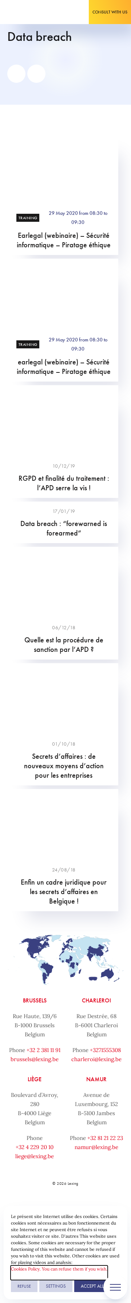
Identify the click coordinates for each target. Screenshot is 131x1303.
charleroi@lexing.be (96, 1059)
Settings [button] (56, 1286)
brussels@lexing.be (35, 1059)
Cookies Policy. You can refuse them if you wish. (59, 1269)
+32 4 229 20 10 (34, 1147)
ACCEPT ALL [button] (92, 1286)
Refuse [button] (24, 1286)
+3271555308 (105, 1050)
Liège (34, 1079)
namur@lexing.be (96, 1147)
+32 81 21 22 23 (105, 1137)
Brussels (35, 1000)
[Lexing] (28, 12)
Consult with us (109, 12)
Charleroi (96, 1000)
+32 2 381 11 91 (43, 1050)
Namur (96, 1079)
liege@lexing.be (34, 1156)
